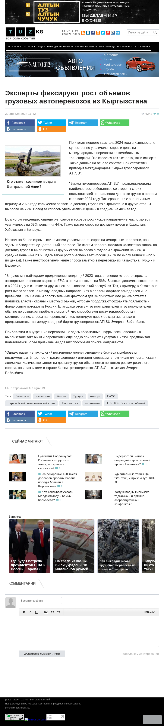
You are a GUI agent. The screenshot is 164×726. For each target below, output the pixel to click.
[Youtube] (108, 33)
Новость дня (36, 46)
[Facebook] (93, 33)
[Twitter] (103, 33)
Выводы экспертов (60, 46)
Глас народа (107, 46)
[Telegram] (118, 33)
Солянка (144, 46)
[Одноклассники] (98, 33)
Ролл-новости (126, 46)
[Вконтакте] (88, 33)
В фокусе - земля (86, 46)
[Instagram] (113, 33)
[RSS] (83, 33)
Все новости (17, 46)
